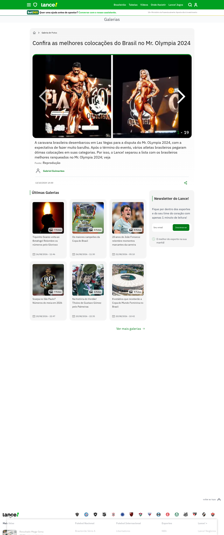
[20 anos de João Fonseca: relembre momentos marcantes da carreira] (127, 228)
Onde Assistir (158, 4)
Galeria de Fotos (49, 32)
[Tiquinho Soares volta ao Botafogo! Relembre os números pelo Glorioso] (48, 228)
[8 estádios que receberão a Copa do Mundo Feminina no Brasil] (127, 290)
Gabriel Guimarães (53, 170)
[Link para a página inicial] (34, 32)
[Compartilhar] (186, 183)
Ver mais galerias (128, 329)
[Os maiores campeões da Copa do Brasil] (88, 228)
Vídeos (144, 4)
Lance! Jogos (176, 4)
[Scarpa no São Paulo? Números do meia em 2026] (48, 290)
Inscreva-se (181, 227)
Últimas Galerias (45, 192)
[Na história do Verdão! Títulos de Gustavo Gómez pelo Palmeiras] (88, 290)
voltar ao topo (209, 499)
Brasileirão (120, 4)
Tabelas (133, 4)
